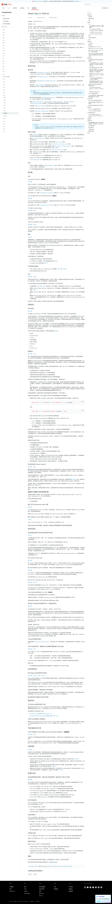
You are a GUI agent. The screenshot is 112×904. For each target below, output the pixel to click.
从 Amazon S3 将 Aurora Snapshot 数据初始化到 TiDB (42, 715)
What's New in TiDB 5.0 (33, 866)
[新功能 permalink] (33, 172)
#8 (51, 713)
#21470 (46, 263)
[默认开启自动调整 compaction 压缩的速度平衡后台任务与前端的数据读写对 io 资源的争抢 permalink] (73, 567)
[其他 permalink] (31, 162)
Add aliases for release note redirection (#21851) (62, 866)
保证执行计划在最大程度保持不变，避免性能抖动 (95, 85)
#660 (34, 734)
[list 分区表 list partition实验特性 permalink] (47, 179)
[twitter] (87, 887)
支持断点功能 (91, 129)
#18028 (29, 519)
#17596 (65, 269)
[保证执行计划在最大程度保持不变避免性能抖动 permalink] (57, 603)
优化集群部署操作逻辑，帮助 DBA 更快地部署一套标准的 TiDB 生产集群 (96, 123)
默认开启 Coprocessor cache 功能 (95, 48)
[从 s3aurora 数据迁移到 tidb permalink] (46, 704)
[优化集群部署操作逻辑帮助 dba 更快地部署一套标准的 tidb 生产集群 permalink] (71, 777)
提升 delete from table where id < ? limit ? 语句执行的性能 (95, 51)
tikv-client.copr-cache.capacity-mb (63, 146)
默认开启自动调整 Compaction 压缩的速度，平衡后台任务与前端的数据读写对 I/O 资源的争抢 (96, 70)
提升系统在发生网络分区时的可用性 (95, 105)
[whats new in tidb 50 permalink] (50, 14)
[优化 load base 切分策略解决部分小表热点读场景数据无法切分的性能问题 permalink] (73, 525)
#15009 (61, 769)
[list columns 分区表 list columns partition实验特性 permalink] (58, 195)
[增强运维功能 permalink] (36, 841)
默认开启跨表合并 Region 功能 (96, 67)
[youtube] (101, 887)
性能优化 (89, 41)
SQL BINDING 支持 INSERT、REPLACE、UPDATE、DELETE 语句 (96, 89)
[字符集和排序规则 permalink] (39, 266)
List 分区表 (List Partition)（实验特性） (96, 26)
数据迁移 (89, 107)
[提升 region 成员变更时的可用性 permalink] (48, 673)
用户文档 (30, 181)
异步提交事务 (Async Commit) (94, 46)
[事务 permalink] (31, 234)
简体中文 (106, 8)
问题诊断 (89, 118)
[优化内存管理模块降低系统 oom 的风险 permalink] (53, 689)
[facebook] (93, 887)
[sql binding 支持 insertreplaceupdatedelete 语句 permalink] (61, 609)
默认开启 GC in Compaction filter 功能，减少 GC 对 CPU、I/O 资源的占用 (96, 75)
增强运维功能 (91, 131)
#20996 (55, 261)
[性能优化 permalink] (35, 304)
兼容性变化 (89, 15)
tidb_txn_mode (59, 142)
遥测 (54, 862)
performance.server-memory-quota (59, 144)
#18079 (34, 675)
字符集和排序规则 (92, 37)
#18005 (29, 237)
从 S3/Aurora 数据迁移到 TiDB (94, 109)
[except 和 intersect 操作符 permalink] (44, 222)
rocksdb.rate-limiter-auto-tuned (56, 149)
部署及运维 (89, 120)
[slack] (95, 887)
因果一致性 (73, 479)
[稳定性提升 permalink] (36, 529)
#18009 (35, 582)
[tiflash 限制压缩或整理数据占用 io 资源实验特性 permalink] (54, 592)
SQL (89, 24)
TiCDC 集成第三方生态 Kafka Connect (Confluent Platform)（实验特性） (95, 116)
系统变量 (90, 16)
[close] (109, 896)
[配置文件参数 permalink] (36, 132)
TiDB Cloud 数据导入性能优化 (94, 110)
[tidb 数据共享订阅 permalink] (42, 728)
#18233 (40, 762)
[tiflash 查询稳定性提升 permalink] (42, 639)
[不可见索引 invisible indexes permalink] (43, 208)
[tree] (9, 74)
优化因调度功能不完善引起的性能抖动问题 (95, 60)
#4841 (34, 354)
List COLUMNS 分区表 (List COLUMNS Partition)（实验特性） (97, 30)
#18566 (34, 276)
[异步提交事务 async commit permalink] (47, 464)
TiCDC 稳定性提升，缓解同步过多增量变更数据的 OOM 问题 (95, 96)
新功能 (88, 22)
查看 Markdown (54, 17)
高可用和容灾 (90, 98)
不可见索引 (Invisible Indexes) (96, 32)
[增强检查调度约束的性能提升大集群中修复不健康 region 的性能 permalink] (59, 600)
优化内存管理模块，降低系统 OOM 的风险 (95, 103)
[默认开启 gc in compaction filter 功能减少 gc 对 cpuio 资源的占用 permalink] (64, 580)
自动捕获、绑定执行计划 (94, 91)
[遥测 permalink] (32, 856)
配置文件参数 (91, 18)
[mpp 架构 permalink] (34, 308)
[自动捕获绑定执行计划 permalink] (40, 624)
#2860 (43, 675)
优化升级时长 (91, 127)
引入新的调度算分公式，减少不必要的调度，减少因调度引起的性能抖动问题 (96, 64)
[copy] (83, 402)
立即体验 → (77, 1)
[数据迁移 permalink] (35, 700)
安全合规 (37, 901)
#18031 (34, 224)
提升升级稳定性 (91, 125)
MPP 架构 (90, 43)
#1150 (34, 649)
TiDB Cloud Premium (38, 1)
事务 (89, 35)
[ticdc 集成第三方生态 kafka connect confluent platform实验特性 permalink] (71, 732)
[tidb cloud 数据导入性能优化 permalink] (46, 719)
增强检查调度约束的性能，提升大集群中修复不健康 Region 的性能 (96, 82)
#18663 (54, 766)
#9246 (34, 210)
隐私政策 (32, 901)
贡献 (31, 17)
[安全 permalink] (31, 274)
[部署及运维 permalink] (36, 773)
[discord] (98, 887)
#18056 (76, 759)
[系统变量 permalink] (34, 69)
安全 (89, 39)
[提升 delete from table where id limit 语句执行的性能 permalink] (71, 517)
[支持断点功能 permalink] (36, 833)
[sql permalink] (31, 176)
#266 (57, 715)
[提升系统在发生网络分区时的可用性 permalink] (49, 697)
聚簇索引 (90, 44)
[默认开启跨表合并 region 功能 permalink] (43, 557)
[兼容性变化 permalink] (36, 66)
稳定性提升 (89, 57)
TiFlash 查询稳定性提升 (93, 93)
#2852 (34, 289)
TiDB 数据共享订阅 (91, 112)
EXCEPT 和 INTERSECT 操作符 (96, 34)
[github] (85, 887)
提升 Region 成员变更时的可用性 (95, 100)
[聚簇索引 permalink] (34, 351)
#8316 (34, 467)
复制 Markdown (42, 17)
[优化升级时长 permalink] (36, 814)
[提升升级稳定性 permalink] (38, 800)
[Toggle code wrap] (81, 402)
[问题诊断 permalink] (35, 746)
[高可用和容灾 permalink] (38, 669)
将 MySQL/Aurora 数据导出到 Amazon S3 (39, 713)
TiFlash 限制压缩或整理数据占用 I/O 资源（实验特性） (96, 79)
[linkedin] (90, 887)
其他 (89, 20)
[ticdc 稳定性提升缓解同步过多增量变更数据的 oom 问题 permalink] (64, 646)
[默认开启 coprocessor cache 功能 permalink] (49, 504)
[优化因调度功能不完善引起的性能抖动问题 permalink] (53, 532)
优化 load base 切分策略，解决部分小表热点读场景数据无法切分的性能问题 (95, 55)
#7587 (39, 675)
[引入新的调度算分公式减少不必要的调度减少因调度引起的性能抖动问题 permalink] (64, 545)
